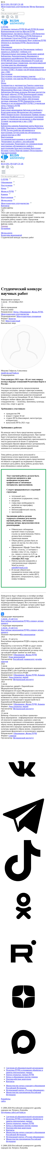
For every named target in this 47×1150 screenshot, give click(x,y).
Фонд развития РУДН (36, 40)
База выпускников (22, 148)
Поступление (6, 74)
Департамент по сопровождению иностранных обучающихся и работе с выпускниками (22, 146)
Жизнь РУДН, (37, 312)
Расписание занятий (35, 54)
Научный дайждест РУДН (12, 94)
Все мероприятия (27, 634)
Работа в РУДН (25, 36)
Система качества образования (14, 65)
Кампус (39, 110)
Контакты (40, 6)
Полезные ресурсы (9, 99)
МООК (10, 61)
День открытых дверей (18, 677)
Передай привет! (22, 150)
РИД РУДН (28, 103)
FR (11, 4)
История (40, 29)
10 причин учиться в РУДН (13, 29)
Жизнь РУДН (31, 655)
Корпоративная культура (12, 31)
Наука (3, 83)
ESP (15, 4)
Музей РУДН (30, 29)
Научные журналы (19, 92)
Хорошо (4, 226)
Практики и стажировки (16, 128)
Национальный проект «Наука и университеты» (22, 95)
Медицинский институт (23, 679)
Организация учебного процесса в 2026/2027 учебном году (22, 50)
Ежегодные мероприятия (12, 110)
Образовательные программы (14, 54)
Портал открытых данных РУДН (20, 1075)
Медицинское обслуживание (29, 112)
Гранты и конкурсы (35, 85)
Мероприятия (7, 90)
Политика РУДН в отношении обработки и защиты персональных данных (24, 1071)
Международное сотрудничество (15, 6)
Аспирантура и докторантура (14, 85)
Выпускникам (7, 137)
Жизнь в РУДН (7, 108)
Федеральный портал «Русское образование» (25, 1090)
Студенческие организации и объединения (25, 119)
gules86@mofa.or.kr (20, 568)
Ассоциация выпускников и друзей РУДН (19, 139)
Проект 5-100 (29, 34)
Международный (13, 321)
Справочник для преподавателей (32, 63)
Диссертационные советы (12, 88)
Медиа (32, 6)
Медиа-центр (6, 200)
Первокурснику (13, 115)
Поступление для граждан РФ (14, 79)
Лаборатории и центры (33, 88)
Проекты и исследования (12, 103)
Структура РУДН (19, 38)
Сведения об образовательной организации (19, 39)
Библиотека (6, 56)
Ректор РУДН (13, 36)
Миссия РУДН (29, 31)
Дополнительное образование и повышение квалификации (20, 57)
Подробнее (5, 228)
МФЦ (3, 115)
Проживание (26, 115)
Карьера (4, 123)
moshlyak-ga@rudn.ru (10, 373)
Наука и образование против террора (22, 1077)
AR (21, 4)
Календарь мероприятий (11, 235)
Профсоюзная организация (21, 117)
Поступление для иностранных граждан (18, 76)
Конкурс (12, 319)
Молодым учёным (21, 90)
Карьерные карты (27, 126)
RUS (3, 4)
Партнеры (27, 97)
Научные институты (36, 92)
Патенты (36, 97)
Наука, (16, 312)
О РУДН (4, 27)
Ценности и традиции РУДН (13, 43)
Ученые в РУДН (13, 106)
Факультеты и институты (12, 49)
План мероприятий (17, 657)
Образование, (26, 312)
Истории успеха (8, 150)
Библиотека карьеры (10, 126)
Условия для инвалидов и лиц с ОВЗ (16, 121)
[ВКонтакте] (2, 613)
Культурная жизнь (9, 112)
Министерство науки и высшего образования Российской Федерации (25, 1087)
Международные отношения (29, 316)
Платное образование (22, 61)
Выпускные (36, 148)
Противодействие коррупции (18, 1079)
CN (18, 4)
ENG (8, 4)
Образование (6, 47)
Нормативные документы (12, 34)
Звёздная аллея (29, 110)
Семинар (12, 736)
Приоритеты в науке (32, 101)
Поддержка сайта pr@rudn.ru (13, 1112)
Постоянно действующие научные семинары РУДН (20, 100)
